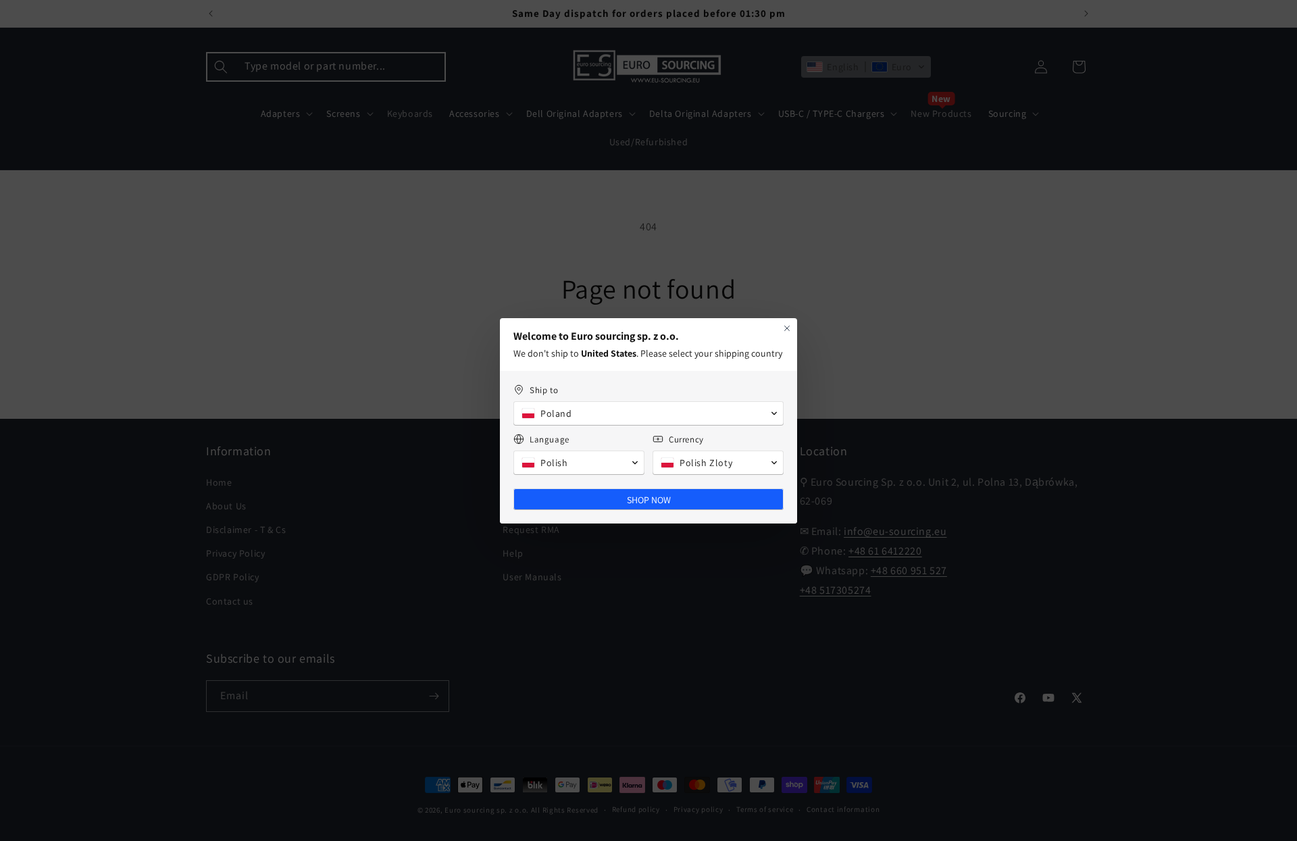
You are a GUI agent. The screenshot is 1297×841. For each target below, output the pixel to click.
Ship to (544, 390)
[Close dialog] (787, 328)
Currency (686, 439)
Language (549, 439)
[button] (648, 413)
